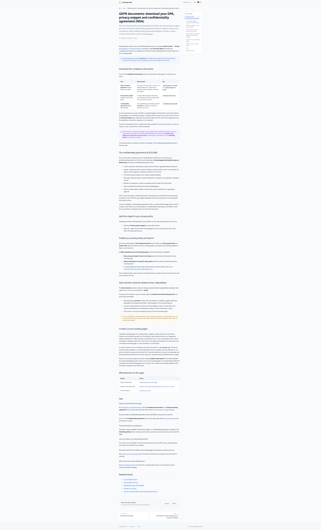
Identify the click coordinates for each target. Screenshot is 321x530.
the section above (168, 418)
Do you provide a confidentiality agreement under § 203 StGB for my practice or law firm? (146, 415)
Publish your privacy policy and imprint (136, 238)
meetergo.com (123, 526)
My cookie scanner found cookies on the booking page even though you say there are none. (146, 450)
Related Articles (126, 474)
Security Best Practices (131, 482)
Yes (168, 503)
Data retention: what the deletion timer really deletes (143, 282)
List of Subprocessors (128, 465)
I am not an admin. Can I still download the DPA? (133, 439)
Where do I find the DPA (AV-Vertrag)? (130, 403)
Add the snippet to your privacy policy (136, 216)
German (161, 124)
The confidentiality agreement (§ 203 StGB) (138, 152)
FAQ (121, 398)
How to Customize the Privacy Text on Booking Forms (140, 491)
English (169, 124)
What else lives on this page (131, 372)
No (175, 503)
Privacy (132, 526)
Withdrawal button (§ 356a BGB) (148, 382)
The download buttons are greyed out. (130, 426)
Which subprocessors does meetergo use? (132, 461)
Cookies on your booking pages (133, 328)
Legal (123, 8)
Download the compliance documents (136, 68)
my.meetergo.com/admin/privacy (130, 49)
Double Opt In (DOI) (145, 390)
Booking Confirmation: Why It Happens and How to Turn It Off (157, 386)
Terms (139, 526)
